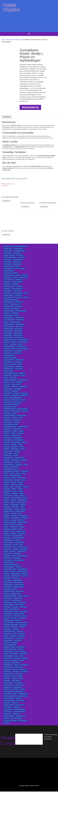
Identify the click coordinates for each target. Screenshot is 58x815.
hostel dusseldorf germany (23, 515)
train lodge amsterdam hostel (8, 295)
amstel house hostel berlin (17, 687)
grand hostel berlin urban (15, 573)
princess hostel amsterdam (22, 379)
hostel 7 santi (15, 544)
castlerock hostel (6, 642)
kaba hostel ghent (7, 417)
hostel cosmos (6, 524)
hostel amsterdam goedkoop (8, 540)
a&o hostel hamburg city (8, 711)
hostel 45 (20, 544)
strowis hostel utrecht (20, 319)
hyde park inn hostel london (17, 428)
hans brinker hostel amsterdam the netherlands (11, 564)
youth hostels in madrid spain (8, 246)
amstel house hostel (7, 689)
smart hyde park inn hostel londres (22, 348)
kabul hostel (15, 413)
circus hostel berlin (20, 631)
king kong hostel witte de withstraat (9, 408)
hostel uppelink (15, 455)
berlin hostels (22, 660)
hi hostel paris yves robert (21, 551)
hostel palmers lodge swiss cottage (15, 475)
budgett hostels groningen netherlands (10, 644)
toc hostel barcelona (18, 295)
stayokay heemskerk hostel (8, 337)
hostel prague (12, 473)
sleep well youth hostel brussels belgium (10, 357)
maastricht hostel (16, 393)
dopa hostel (6, 609)
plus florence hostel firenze (16, 384)
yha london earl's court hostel (8, 266)
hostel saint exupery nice (14, 466)
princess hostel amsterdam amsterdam (10, 379)
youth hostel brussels (7, 261)
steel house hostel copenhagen (9, 324)
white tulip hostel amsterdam (8, 275)
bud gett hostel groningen (8, 651)
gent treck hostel (25, 575)
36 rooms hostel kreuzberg (22, 720)
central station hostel (19, 638)
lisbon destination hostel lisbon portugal (15, 397)
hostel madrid (26, 486)
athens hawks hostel (16, 671)
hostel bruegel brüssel (13, 526)
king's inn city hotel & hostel (17, 402)
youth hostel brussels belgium (18, 259)
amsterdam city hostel (7, 687)
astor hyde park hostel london (8, 673)
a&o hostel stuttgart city (8, 707)
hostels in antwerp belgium (16, 442)
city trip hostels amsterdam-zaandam (21, 622)
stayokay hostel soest (18, 328)
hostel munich (20, 482)
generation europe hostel (19, 591)
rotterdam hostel (21, 373)
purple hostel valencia (12, 377)
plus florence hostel (7, 386)
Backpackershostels (13, 39)
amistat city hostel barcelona (8, 691)
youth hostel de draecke (8, 259)
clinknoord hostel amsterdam (8, 620)
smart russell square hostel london (9, 346)
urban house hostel (7, 288)
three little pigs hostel (18, 297)
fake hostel (20, 595)
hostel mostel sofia (14, 484)
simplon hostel (13, 364)
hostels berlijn (20, 444)
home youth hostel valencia (22, 546)
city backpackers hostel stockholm (9, 631)
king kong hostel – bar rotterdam (22, 408)
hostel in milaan (24, 497)
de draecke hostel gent (7, 613)
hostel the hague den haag (19, 457)
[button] (29, 33)
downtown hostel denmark (19, 604)
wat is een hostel (25, 275)
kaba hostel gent (14, 417)
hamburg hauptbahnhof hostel (22, 571)
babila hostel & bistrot (7, 669)
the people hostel (6, 308)
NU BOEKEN (6, 201)
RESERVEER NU (30, 107)
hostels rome (13, 433)
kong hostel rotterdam (7, 402)
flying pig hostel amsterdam (15, 593)
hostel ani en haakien (7, 535)
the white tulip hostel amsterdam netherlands (11, 299)
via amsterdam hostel (18, 279)
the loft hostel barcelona (15, 308)
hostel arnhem (6, 533)
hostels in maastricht (7, 437)
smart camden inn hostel (8, 353)
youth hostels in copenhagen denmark (21, 246)
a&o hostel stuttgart (17, 707)
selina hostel (20, 364)
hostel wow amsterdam (14, 448)
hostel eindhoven (6, 515)
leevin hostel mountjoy (15, 399)
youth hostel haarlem (19, 255)
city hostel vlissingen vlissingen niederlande (11, 624)
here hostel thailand (17, 553)
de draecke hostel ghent (23, 611)
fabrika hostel (25, 595)
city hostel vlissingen (23, 624)
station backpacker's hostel (19, 337)
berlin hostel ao (16, 664)
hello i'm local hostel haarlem (22, 555)
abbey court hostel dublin (20, 700)
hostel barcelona (6, 531)
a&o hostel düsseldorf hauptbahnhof (19, 711)
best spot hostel (6, 660)
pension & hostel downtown (8, 388)
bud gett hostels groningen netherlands (10, 649)
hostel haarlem (6, 504)
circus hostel (14, 633)
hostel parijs (6, 475)
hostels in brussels (7, 442)
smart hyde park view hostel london (9, 348)
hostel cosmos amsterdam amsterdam (10, 522)
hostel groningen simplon (14, 504)
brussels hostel (23, 651)
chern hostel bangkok (21, 633)
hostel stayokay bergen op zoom (9, 464)
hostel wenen (22, 448)
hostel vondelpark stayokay (8, 451)
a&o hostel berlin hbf (16, 713)
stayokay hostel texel (19, 326)
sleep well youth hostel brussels (9, 359)
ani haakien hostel (7, 680)
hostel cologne (13, 524)
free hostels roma (7, 593)
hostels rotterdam (7, 433)
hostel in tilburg (6, 497)
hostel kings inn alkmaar (8, 495)
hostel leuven (15, 491)
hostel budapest (19, 524)
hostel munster (13, 482)
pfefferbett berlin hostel (23, 386)
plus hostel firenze (7, 384)
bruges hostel (6, 653)
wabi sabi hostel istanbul (23, 277)
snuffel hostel (20, 344)
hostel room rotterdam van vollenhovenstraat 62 (11, 471)
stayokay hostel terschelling (8, 328)
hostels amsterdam (14, 446)
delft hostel (16, 611)
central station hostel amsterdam (9, 638)
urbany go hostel (19, 286)
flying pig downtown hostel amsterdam (10, 595)
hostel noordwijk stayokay (21, 477)
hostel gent (22, 506)
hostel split (25, 464)
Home (4, 39)
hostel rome (6, 473)
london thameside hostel (24, 395)
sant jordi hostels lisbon (19, 368)
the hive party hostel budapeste (9, 310)
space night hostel (13, 344)
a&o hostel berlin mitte (7, 713)
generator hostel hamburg (8, 582)
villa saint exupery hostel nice (8, 279)
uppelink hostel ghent (17, 290)
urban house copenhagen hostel (17, 288)
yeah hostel (17, 266)
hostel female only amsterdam (9, 511)
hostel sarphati (6, 466)
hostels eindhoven (7, 444)
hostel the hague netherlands (8, 457)
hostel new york (6, 482)
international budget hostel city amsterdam (10, 424)
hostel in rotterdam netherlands (15, 497)
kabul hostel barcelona (7, 413)
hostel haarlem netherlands (21, 502)
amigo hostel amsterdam (19, 691)
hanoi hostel (6, 571)
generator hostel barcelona (18, 582)
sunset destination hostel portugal (9, 319)
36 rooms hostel (6, 722)
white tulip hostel (17, 275)
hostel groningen (22, 504)
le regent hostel (22, 399)
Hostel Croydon (11, 7)
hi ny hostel (6, 551)
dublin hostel (15, 602)
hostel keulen (16, 495)
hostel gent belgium (15, 506)
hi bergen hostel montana (8, 553)
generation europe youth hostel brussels (10, 589)
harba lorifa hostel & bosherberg (9, 562)
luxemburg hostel (6, 395)
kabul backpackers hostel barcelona (9, 415)
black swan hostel (16, 658)
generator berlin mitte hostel (19, 584)
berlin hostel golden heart (8, 664)
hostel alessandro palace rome (19, 542)
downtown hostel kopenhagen (8, 604)
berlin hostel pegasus (16, 662)
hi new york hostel (12, 551)
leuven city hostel (7, 399)
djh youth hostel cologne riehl (14, 609)
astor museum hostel (24, 671)
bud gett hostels (20, 649)
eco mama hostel (6, 600)
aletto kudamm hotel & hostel (23, 693)
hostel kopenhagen (15, 493)
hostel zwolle (21, 446)
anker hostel (21, 678)
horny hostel (14, 546)
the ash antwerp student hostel (9, 317)
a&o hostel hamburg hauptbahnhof (19, 709)
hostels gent (24, 442)
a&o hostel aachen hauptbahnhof (16, 718)
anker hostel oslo (14, 678)
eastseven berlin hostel (7, 602)
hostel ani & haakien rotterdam (17, 535)
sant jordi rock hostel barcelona (9, 366)
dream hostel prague (22, 602)
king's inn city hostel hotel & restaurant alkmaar (11, 404)
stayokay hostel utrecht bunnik (9, 326)
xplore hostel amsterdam (8, 268)
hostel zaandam (6, 448)
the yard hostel (25, 297)
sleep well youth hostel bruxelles (9, 355)
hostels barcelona (7, 446)
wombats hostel (21, 268)
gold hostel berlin (6, 575)
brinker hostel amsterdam (23, 653)
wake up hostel (15, 277)
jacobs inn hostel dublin (7, 422)
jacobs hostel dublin (16, 422)
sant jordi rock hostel (19, 366)
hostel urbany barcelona (7, 455)
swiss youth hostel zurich (20, 317)
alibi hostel (14, 693)
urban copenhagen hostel (8, 290)
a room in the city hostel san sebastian (10, 720)
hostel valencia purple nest (8, 453)
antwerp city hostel (7, 678)
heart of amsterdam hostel (8, 560)
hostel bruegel (21, 526)
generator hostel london (7, 580)
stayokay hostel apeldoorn (18, 335)
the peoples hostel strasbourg (8, 306)
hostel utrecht (16, 453)
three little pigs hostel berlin (8, 297)
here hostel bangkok (7, 555)
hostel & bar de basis (7, 546)
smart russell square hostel (21, 346)
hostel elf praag (13, 513)
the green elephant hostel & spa (21, 310)
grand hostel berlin (24, 573)
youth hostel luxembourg (8, 250)
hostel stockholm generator (8, 462)
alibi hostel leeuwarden (7, 693)
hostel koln (21, 493)
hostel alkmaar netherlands (8, 542)
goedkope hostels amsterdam (16, 575)
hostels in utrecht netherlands (15, 435)
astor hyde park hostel (18, 673)
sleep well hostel (6, 364)
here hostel (14, 555)
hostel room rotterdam (24, 471)
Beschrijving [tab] (6, 116)
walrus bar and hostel (7, 277)
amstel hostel (22, 689)
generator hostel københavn (17, 580)
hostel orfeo (13, 477)
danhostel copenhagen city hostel (18, 613)
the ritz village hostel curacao (15, 304)
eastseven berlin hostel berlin (16, 600)
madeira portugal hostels (8, 393)
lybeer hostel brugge (24, 393)
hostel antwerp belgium (21, 533)
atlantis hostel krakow (22, 669)
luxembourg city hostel (14, 395)
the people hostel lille (18, 306)
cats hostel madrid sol (17, 640)
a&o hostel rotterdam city (8, 709)
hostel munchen (6, 484)
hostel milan (12, 486)
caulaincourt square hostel (8, 640)
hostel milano (6, 486)
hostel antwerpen (13, 533)
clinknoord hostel (17, 620)
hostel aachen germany (7, 544)
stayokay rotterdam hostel (20, 324)
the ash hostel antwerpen (8, 315)
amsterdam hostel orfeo (18, 682)
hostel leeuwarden (7, 493)
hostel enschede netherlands (19, 511)
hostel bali (12, 531)
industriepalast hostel (7, 428)
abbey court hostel (7, 702)
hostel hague (13, 502)
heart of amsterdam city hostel (19, 560)
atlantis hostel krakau (7, 671)
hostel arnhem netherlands (20, 531)
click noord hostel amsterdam (8, 622)
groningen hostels (7, 573)
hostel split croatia (19, 464)
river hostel (5, 377)
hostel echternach (14, 515)
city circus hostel (15, 629)
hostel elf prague (6, 513)
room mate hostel (16, 375)
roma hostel (23, 375)
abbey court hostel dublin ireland (9, 700)
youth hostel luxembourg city (18, 248)
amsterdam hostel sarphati (8, 682)
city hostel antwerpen (7, 629)
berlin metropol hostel (14, 660)
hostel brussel (6, 526)
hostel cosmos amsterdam (22, 522)
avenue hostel (15, 669)
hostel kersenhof (22, 495)
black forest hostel (24, 658)
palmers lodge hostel (18, 388)
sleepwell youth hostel (17, 353)
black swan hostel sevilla (8, 658)
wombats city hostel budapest (8, 270)
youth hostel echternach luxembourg (9, 257)
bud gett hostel (16, 651)
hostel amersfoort (17, 540)
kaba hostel (20, 417)
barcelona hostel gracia (24, 664)
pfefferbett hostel (14, 386)
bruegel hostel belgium (13, 653)
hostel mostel (21, 484)
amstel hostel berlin (15, 689)
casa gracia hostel (14, 642)
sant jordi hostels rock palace (8, 368)
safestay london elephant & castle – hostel (10, 373)
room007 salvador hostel (8, 375)
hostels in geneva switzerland (17, 437)
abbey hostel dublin (18, 698)
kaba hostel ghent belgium (21, 415)
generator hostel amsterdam (8, 584)
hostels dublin (14, 444)
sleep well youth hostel (19, 359)
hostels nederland (20, 433)
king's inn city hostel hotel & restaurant (10, 406)
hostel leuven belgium (7, 491)
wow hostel (15, 268)
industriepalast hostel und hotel (23, 426)
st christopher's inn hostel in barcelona (10, 339)
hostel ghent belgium (7, 506)
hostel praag (18, 473)
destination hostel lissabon (8, 611)
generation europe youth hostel (9, 591)
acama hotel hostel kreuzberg (8, 698)
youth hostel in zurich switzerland (9, 255)
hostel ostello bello (7, 477)
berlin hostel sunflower (7, 662)
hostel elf (19, 513)
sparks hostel (6, 344)
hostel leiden (21, 491)
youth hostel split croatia (8, 248)
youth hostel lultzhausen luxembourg (19, 250)
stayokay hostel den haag (8, 335)
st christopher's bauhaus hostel (23, 339)
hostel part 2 (24, 473)
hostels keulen (6, 435)
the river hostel (6, 304)
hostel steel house (17, 462)
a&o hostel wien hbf (15, 702)
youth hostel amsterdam (16, 261)
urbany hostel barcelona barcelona (9, 286)
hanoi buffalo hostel (13, 571)
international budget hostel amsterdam (10, 426)
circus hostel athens (7, 633)
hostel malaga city (19, 486)
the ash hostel (16, 315)
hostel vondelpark (17, 451)
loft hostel (5, 397)
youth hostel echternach (21, 257)
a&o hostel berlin (6, 718)
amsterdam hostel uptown (16, 680)
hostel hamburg (6, 502)
